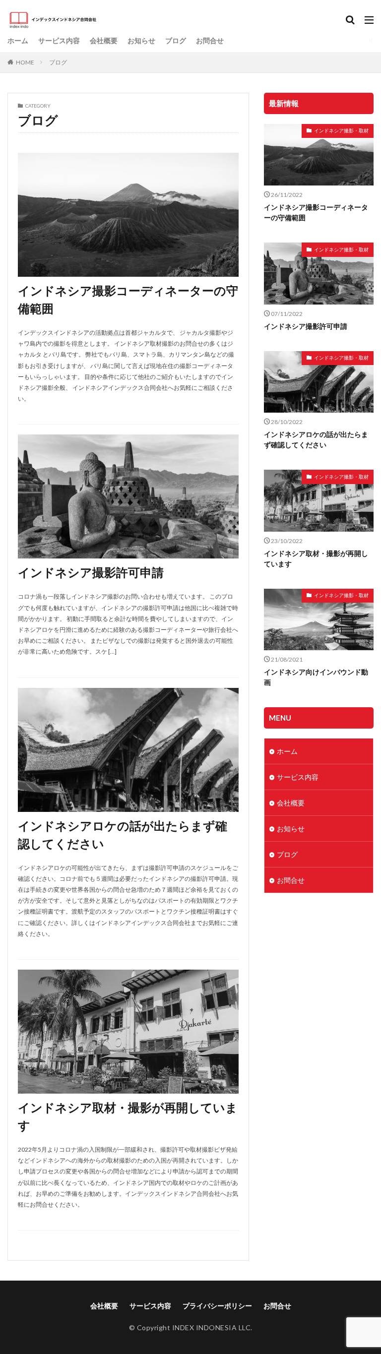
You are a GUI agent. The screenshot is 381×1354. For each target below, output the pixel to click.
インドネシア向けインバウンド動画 (316, 677)
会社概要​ (104, 40)
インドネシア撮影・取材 (341, 130)
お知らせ (141, 40)
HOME (25, 62)
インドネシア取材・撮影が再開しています (128, 1116)
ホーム (17, 40)
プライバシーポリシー (217, 1305)
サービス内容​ (59, 40)
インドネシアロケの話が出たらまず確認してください (122, 834)
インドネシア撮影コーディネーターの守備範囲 (128, 299)
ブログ (175, 40)
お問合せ (210, 40)
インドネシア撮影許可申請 (91, 572)
